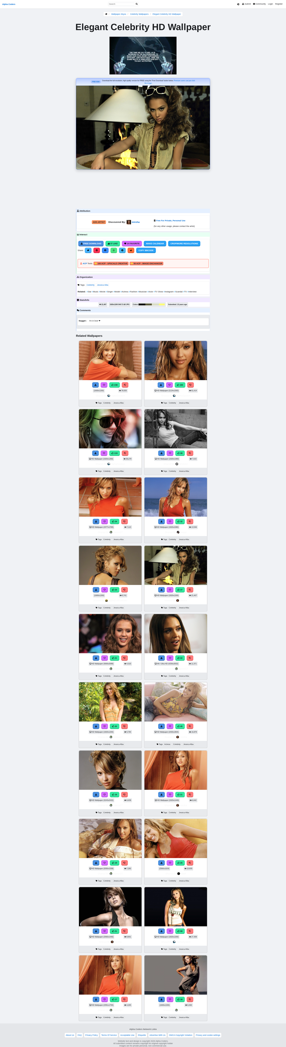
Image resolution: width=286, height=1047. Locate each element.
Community (260, 4)
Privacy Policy (91, 1035)
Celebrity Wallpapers (139, 14)
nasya (183, 532)
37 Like (114, 243)
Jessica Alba (102, 285)
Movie (102, 292)
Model (117, 292)
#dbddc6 (155, 304)
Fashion (133, 292)
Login (270, 4)
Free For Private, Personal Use (170, 220)
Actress (125, 292)
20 (115, 726)
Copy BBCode (146, 250)
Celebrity (91, 285)
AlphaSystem (118, 395)
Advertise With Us (157, 1035)
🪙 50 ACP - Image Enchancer (146, 263)
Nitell (183, 873)
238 (116, 385)
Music (95, 292)
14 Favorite (133, 243)
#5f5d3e (148, 304)
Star (89, 292)
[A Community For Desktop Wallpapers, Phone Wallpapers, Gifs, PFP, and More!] (106, 14)
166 (181, 385)
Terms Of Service (109, 1035)
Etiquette (142, 1035)
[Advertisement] (143, 188)
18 (181, 999)
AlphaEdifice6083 (117, 600)
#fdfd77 (162, 304)
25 (181, 863)
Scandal (178, 292)
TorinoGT (118, 532)
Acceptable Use (127, 1035)
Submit (247, 4)
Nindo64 (183, 464)
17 (115, 999)
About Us (70, 1035)
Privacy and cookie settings (208, 1035)
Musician (142, 292)
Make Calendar (155, 243)
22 (181, 658)
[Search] (137, 4)
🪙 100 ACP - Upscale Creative (111, 263)
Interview (192, 292)
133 (116, 453)
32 (181, 521)
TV (185, 292)
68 (181, 931)
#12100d (142, 304)
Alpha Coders (8, 4)
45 (181, 726)
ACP (85, 263)
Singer (109, 292)
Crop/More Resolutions (184, 243)
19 (115, 794)
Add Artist (99, 222)
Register (279, 4)
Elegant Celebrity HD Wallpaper (167, 14)
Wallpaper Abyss (118, 14)
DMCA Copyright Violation (180, 1035)
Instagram (169, 292)
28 (181, 453)
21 (115, 658)
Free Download (92, 243)
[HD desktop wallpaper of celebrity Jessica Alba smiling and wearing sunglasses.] (110, 448)
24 (115, 521)
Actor (150, 292)
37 (181, 590)
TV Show (159, 292)
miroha (136, 222)
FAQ (80, 1035)
